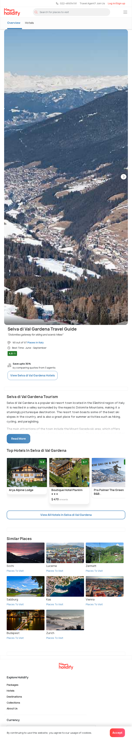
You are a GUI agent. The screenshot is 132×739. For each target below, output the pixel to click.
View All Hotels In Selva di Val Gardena (66, 515)
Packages (12, 684)
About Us (12, 708)
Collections (13, 702)
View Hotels (32, 375)
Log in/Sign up (116, 3)
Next (123, 177)
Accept (117, 733)
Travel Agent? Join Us (92, 3)
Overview (13, 23)
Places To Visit (15, 570)
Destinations (14, 696)
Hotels (29, 23)
